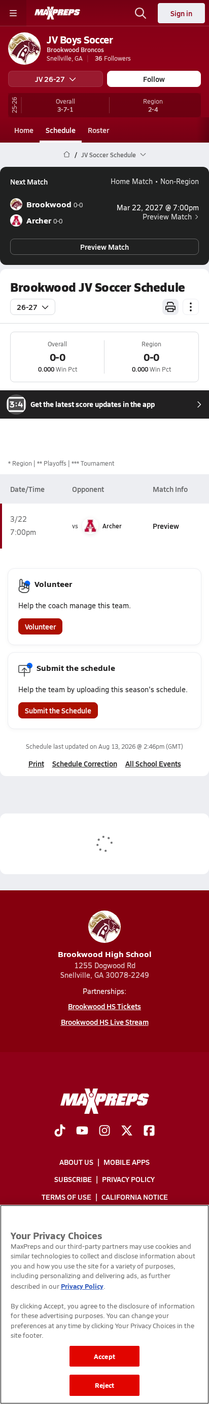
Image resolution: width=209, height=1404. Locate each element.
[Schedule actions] (191, 307)
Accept (104, 1356)
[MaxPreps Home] (57, 13)
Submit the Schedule (58, 710)
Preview (166, 526)
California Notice (134, 1197)
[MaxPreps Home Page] (67, 155)
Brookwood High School (105, 954)
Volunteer (40, 626)
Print (36, 763)
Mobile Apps (126, 1162)
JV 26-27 (50, 79)
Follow (154, 79)
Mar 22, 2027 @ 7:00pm (158, 207)
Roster (98, 130)
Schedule (61, 130)
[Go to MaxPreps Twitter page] (127, 1131)
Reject (105, 1385)
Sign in (181, 13)
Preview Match (167, 216)
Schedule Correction (84, 763)
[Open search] (140, 13)
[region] (104, 1304)
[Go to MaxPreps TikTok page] (60, 1131)
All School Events (153, 763)
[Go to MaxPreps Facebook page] (149, 1131)
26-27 (27, 307)
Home (23, 130)
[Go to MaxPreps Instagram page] (104, 1131)
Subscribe (73, 1179)
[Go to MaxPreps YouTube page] (82, 1131)
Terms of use (66, 1197)
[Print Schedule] (170, 307)
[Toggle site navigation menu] (13, 13)
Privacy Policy (128, 1179)
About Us (76, 1162)
